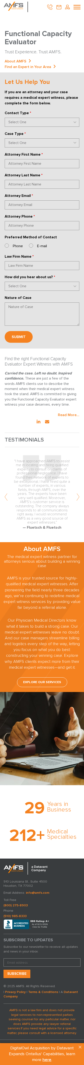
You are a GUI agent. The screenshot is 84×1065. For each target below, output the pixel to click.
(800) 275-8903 (16, 905)
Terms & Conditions (43, 992)
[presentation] (6, 497)
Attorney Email (19, 195)
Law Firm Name (19, 256)
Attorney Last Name (23, 175)
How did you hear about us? (30, 277)
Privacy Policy (15, 992)
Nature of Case (18, 297)
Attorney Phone (20, 216)
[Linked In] (38, 422)
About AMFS (15, 61)
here (46, 1059)
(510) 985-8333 (15, 916)
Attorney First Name (24, 154)
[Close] (80, 1047)
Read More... (68, 415)
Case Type (15, 133)
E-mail (42, 246)
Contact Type (18, 113)
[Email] (47, 422)
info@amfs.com (37, 893)
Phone (18, 246)
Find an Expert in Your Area (28, 67)
